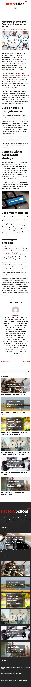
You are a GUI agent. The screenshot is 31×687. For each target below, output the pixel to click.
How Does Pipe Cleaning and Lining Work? (13, 413)
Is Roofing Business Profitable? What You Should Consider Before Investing (15, 453)
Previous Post (5, 361)
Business (14, 29)
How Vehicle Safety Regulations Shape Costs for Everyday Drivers (15, 668)
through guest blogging (10, 253)
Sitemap (25, 680)
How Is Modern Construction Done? (13, 394)
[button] (15, 8)
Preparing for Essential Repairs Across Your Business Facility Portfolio (14, 433)
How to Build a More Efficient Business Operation (14, 473)
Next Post (26, 361)
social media (9, 164)
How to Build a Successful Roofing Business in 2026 (12, 493)
